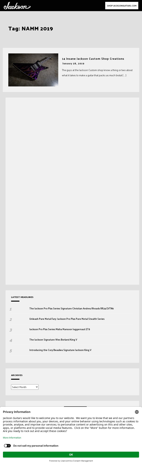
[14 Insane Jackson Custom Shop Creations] (33, 69)
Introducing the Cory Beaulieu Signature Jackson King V (60, 350)
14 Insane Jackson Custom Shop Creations (93, 58)
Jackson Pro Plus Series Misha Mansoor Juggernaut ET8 (59, 329)
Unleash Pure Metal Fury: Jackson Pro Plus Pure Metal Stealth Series (67, 319)
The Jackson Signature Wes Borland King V (53, 339)
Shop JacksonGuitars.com (121, 6)
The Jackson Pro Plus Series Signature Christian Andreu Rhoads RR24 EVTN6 (71, 308)
